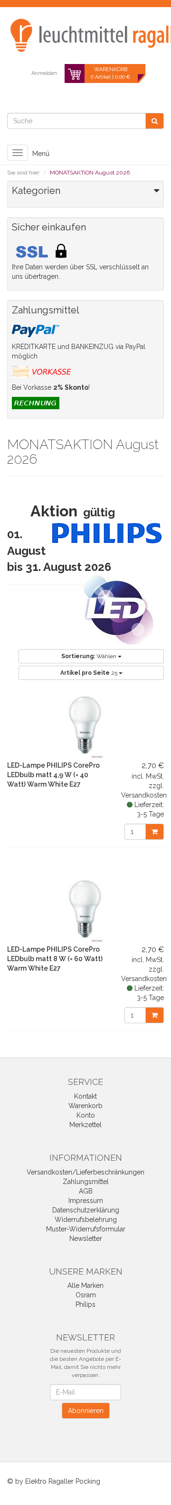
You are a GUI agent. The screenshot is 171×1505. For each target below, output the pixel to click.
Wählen (89, 656)
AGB (86, 1191)
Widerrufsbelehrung (86, 1219)
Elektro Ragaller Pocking (62, 1481)
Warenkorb (85, 1106)
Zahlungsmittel (86, 1181)
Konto (85, 1115)
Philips (85, 1304)
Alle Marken (85, 1285)
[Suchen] (154, 121)
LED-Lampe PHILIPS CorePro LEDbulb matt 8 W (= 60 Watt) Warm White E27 (55, 958)
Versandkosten (144, 795)
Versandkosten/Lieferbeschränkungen (85, 1172)
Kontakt (85, 1096)
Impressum (85, 1200)
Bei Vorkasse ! (51, 387)
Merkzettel (85, 1125)
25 (89, 673)
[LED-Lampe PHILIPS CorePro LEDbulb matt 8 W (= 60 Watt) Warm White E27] (85, 909)
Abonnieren (86, 1410)
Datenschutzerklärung (85, 1210)
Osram (86, 1295)
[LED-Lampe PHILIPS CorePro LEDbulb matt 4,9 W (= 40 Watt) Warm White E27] (85, 725)
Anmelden (44, 73)
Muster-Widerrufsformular (85, 1229)
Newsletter (85, 1238)
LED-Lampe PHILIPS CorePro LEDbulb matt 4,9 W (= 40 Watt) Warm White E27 (53, 775)
